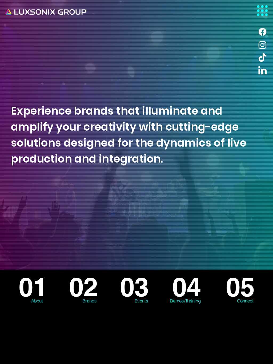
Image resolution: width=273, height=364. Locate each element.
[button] (262, 10)
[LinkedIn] (262, 71)
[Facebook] (262, 32)
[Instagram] (262, 45)
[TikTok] (262, 58)
